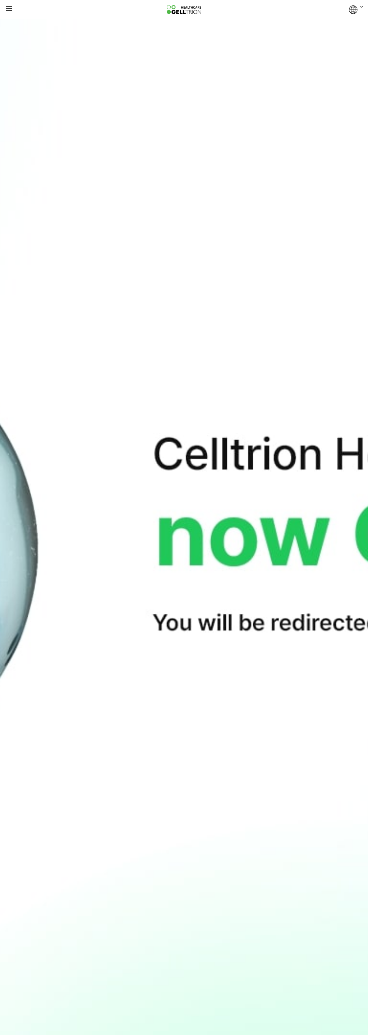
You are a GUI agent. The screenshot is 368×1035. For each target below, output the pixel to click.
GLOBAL (356, 9)
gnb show (9, 9)
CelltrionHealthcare (184, 9)
